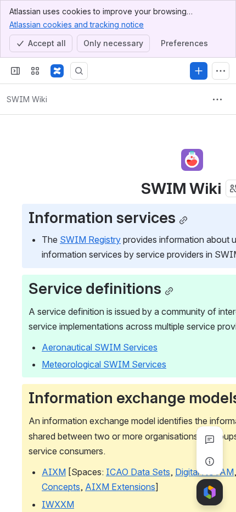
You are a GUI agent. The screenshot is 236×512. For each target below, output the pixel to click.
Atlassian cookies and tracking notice (76, 24)
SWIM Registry (90, 239)
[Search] (79, 71)
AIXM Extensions (120, 486)
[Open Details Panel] (209, 461)
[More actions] (217, 99)
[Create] (198, 71)
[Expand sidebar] (15, 71)
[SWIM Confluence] (57, 71)
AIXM (54, 471)
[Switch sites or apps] (35, 71)
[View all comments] (209, 439)
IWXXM (58, 504)
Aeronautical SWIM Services (100, 347)
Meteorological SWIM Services (104, 364)
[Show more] (220, 71)
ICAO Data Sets (138, 471)
